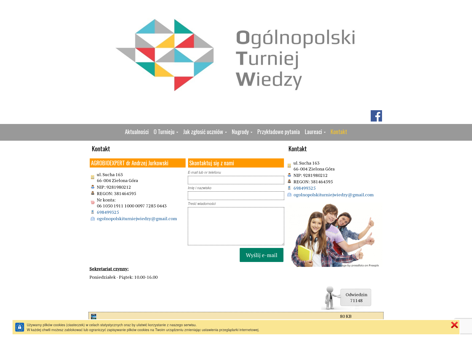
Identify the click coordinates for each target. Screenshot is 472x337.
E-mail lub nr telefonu (204, 172)
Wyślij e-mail (261, 255)
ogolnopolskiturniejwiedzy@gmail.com (137, 218)
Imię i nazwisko (199, 187)
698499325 (108, 212)
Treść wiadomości (202, 203)
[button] (166, 132)
